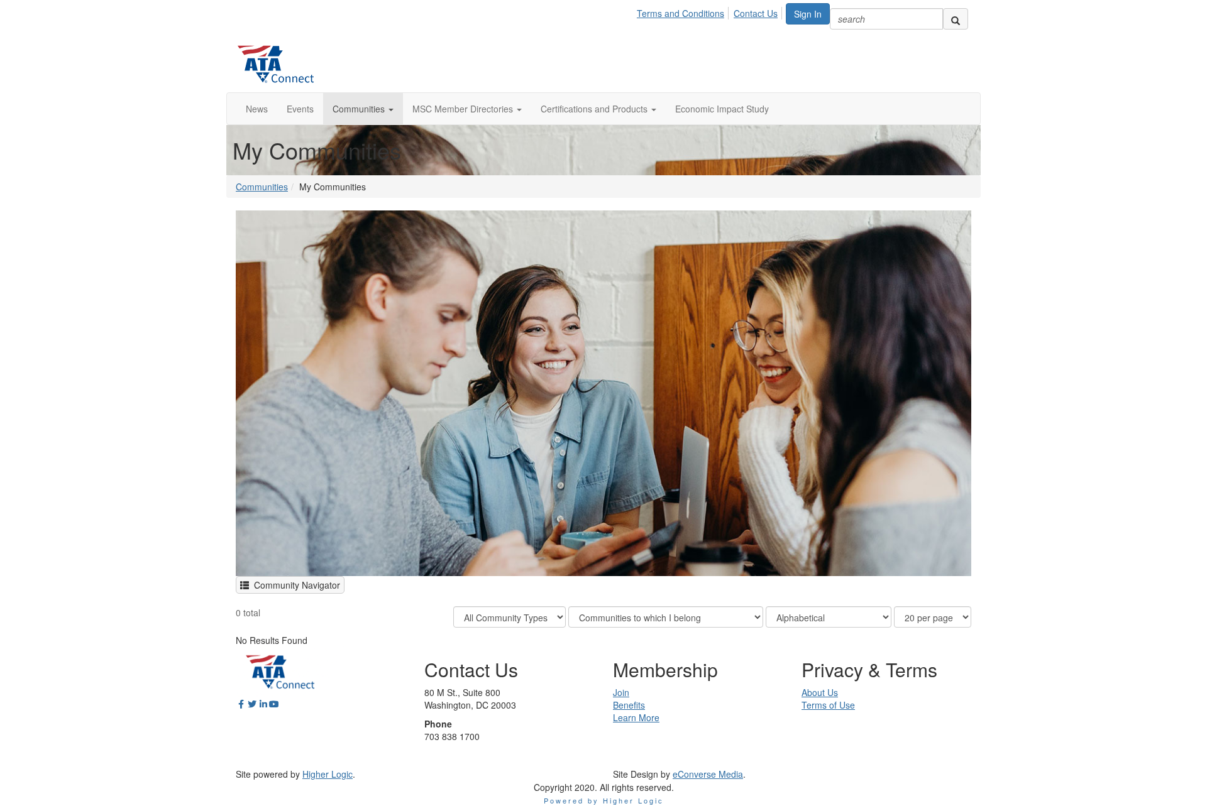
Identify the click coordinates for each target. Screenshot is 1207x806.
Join (621, 692)
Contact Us (756, 13)
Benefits (629, 705)
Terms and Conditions (680, 13)
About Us (820, 692)
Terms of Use (828, 705)
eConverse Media (708, 774)
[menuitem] (684, 11)
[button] (363, 108)
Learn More (636, 717)
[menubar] (711, 11)
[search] (955, 19)
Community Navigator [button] (294, 585)
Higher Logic (327, 774)
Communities (262, 186)
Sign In (808, 14)
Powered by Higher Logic (604, 800)
